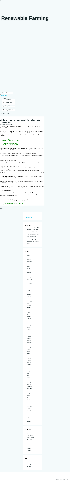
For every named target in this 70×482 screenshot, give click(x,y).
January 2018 (29, 362)
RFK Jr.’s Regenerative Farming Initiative (33, 227)
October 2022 (29, 264)
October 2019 (29, 325)
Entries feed (29, 462)
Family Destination (30, 435)
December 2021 (29, 277)
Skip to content (2, 0)
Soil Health (28, 446)
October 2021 (29, 281)
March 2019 (29, 336)
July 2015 (28, 415)
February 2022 (29, 274)
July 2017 (28, 373)
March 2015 (29, 421)
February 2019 (29, 338)
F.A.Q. (7, 106)
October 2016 (29, 390)
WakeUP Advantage (9, 102)
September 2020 (29, 305)
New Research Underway (10, 109)
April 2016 (28, 399)
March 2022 (29, 272)
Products (4, 98)
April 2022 (28, 270)
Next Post (2, 208)
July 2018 (28, 351)
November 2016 (29, 388)
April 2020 (28, 314)
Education (28, 433)
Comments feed (29, 464)
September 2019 (29, 327)
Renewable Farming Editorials (32, 444)
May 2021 (28, 290)
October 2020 (29, 303)
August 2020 (29, 307)
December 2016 (29, 386)
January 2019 (29, 340)
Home (4, 96)
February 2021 (29, 296)
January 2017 (29, 384)
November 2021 (29, 279)
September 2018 (29, 347)
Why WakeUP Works (6, 105)
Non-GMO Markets (6, 113)
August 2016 (29, 393)
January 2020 (29, 320)
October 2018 (29, 345)
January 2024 (29, 259)
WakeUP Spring (8, 99)
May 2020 (28, 312)
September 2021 (29, 283)
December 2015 (29, 406)
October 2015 (29, 410)
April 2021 (28, 292)
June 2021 (28, 288)
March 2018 (29, 358)
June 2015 (28, 417)
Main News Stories (3, 124)
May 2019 (28, 334)
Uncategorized (29, 450)
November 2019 (29, 323)
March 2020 (29, 316)
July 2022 (28, 266)
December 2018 (29, 342)
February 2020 (29, 318)
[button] (35, 94)
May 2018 (28, 355)
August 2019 (29, 329)
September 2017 (29, 369)
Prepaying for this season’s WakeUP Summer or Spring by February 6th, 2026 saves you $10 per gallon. (33, 231)
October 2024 (29, 257)
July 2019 (28, 331)
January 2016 (29, 404)
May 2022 (28, 268)
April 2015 (28, 419)
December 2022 (29, 261)
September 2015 (29, 412)
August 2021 (29, 285)
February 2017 (29, 382)
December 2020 (29, 299)
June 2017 (28, 375)
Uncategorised (29, 448)
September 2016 (29, 391)
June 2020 (28, 310)
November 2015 (29, 408)
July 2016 (28, 395)
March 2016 (29, 401)
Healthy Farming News (30, 437)
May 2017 (28, 377)
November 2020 (29, 301)
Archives (4, 114)
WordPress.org (29, 466)
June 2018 (28, 353)
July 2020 (28, 309)
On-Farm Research (9, 110)
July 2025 (28, 255)
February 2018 (29, 360)
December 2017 (29, 364)
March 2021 (29, 294)
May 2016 (28, 397)
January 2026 (29, 253)
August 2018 (29, 349)
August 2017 (29, 371)
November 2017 (29, 366)
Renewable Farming (3, 2)
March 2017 (29, 380)
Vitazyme (7, 103)
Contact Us (4, 112)
